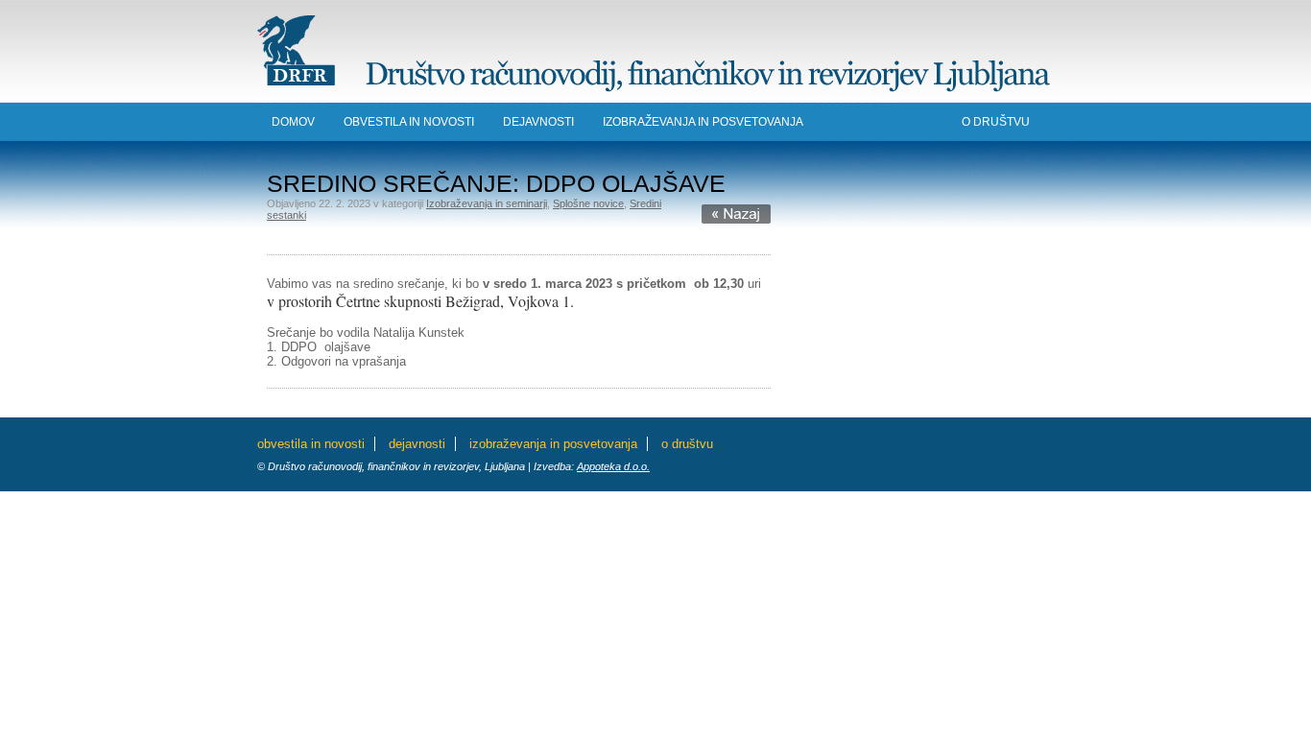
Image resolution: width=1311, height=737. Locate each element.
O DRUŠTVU (996, 122)
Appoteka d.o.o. (613, 466)
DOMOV (293, 122)
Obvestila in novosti (409, 122)
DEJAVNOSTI (538, 122)
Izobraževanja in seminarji (486, 203)
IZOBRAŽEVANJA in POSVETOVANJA (703, 122)
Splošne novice (588, 203)
